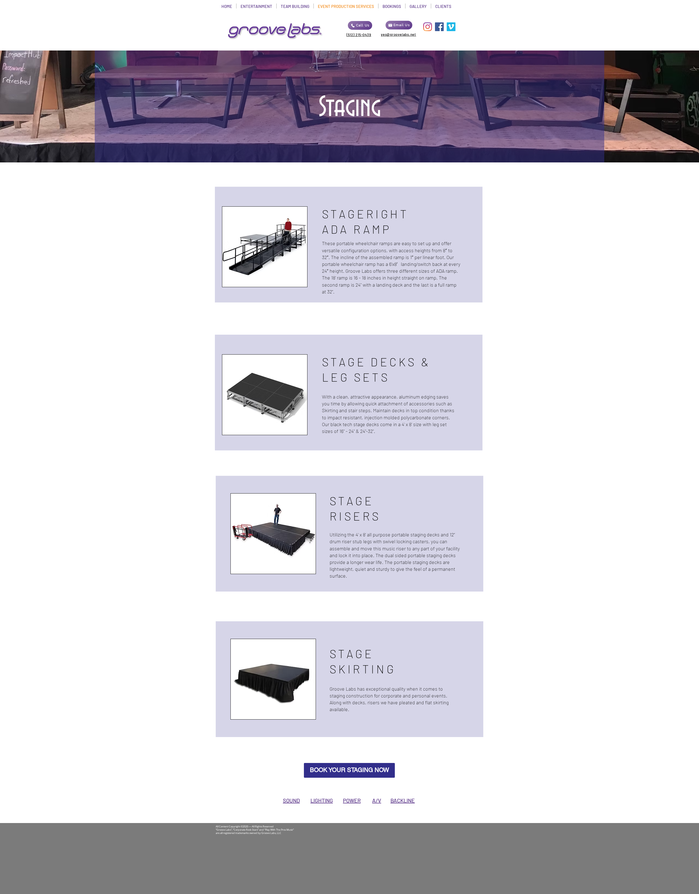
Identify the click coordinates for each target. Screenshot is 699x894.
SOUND (291, 800)
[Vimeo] (451, 26)
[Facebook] (439, 26)
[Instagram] (427, 26)
